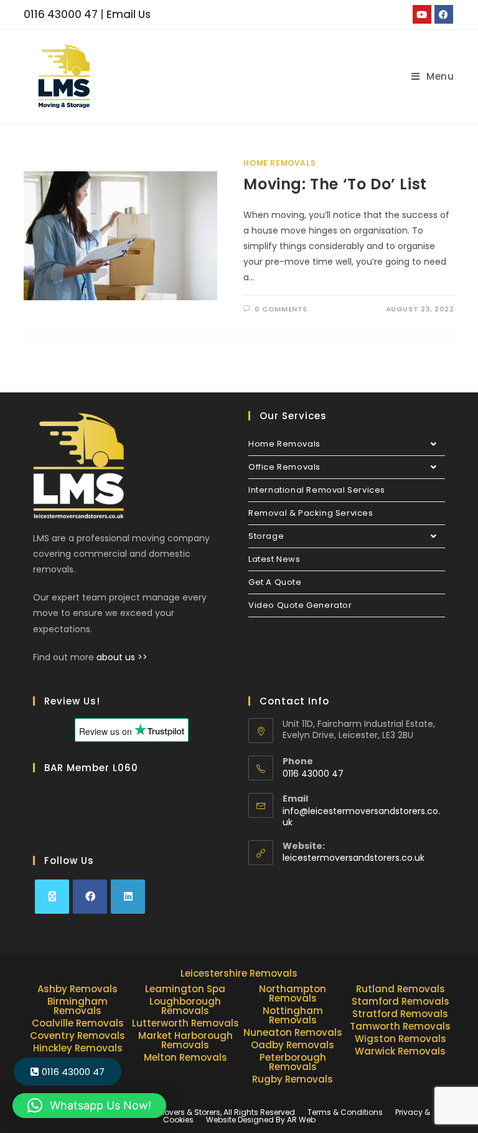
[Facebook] (443, 14)
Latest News (274, 559)
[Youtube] (422, 14)
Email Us (128, 14)
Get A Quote (275, 582)
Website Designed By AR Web (261, 1119)
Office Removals (284, 467)
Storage (266, 536)
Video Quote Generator (300, 605)
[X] (52, 896)
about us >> (122, 657)
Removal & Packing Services (310, 513)
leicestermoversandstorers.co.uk (353, 857)
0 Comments (281, 309)
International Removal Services (316, 490)
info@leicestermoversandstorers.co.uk (361, 816)
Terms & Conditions (345, 1112)
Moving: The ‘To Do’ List (334, 184)
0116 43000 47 (61, 14)
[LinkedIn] (128, 896)
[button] (89, 1105)
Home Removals (279, 163)
